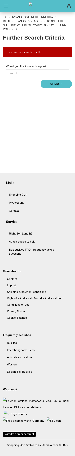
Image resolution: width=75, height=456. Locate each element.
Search (56, 84)
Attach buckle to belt (22, 241)
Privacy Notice (16, 311)
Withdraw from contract (19, 434)
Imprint (11, 285)
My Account (16, 202)
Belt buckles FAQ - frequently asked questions (31, 251)
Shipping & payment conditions (26, 291)
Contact (14, 210)
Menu (6, 6)
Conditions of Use (18, 304)
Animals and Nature (19, 357)
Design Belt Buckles (19, 371)
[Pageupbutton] (64, 450)
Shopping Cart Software (22, 445)
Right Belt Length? (20, 233)
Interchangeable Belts (21, 350)
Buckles (12, 342)
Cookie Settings (17, 317)
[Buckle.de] (38, 6)
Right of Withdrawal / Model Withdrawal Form (35, 298)
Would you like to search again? (26, 66)
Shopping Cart (18, 194)
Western (12, 364)
